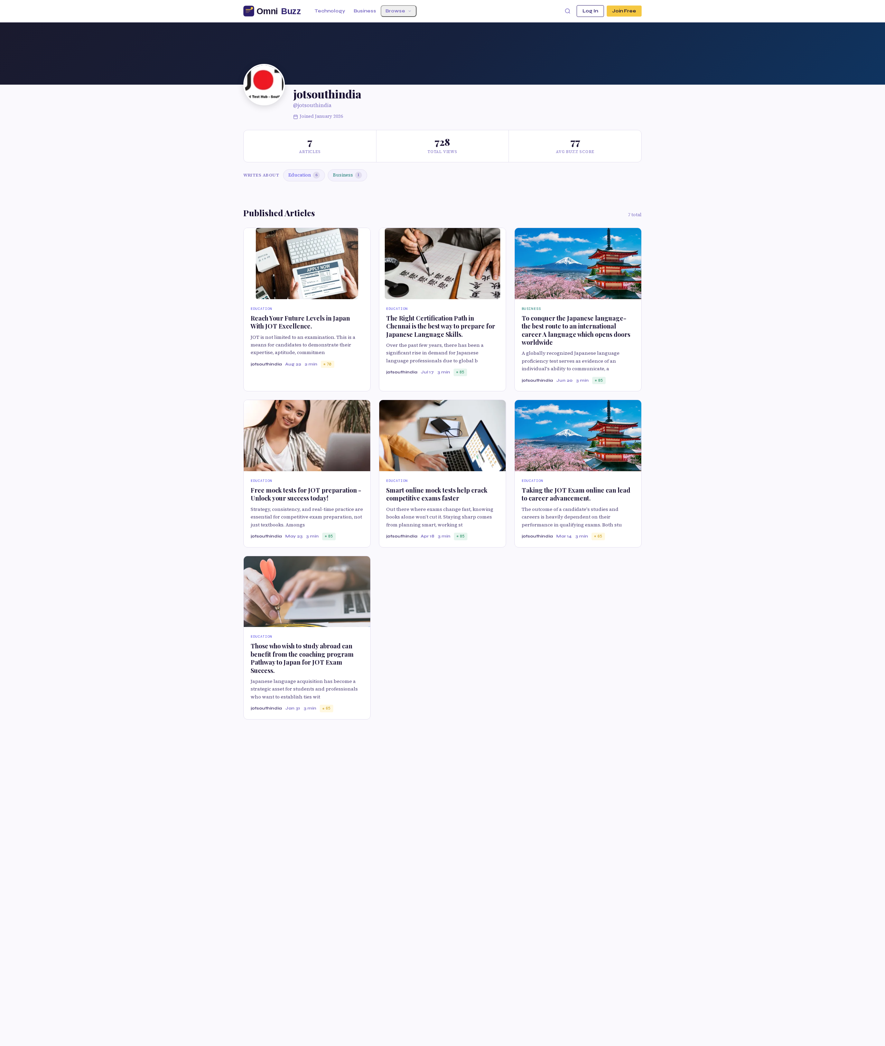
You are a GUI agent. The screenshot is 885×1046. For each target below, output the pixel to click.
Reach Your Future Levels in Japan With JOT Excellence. (300, 322)
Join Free (624, 11)
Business (365, 11)
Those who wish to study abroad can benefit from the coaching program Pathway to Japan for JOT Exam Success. (302, 658)
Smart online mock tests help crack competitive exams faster (436, 494)
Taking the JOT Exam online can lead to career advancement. (576, 494)
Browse (395, 11)
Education (302, 175)
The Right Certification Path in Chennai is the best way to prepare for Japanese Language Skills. (440, 326)
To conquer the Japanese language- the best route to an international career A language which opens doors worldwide (576, 330)
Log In (590, 11)
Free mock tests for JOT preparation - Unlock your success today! (306, 494)
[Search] (567, 11)
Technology (330, 11)
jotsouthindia (266, 364)
